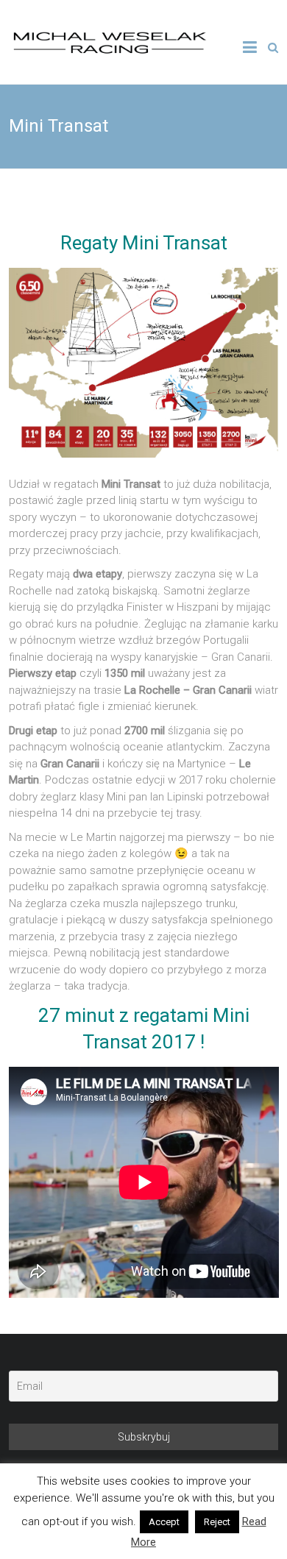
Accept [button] (164, 1521)
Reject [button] (217, 1521)
